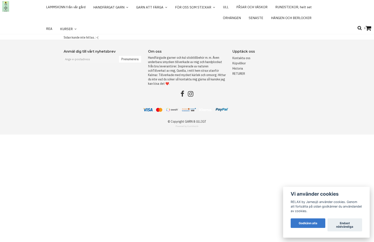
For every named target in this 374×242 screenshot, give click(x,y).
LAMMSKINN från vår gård (65, 7)
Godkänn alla (308, 223)
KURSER (67, 29)
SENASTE (256, 18)
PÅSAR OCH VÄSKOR (252, 7)
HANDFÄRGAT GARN (109, 7)
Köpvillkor (239, 63)
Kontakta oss (241, 58)
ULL (226, 7)
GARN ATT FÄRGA (150, 7)
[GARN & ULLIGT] (5, 6)
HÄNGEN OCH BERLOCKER (291, 18)
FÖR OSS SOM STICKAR (194, 7)
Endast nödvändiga (344, 224)
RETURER (238, 74)
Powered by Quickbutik (187, 126)
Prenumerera (130, 59)
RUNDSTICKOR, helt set (293, 7)
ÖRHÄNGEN (232, 18)
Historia (237, 68)
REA (49, 29)
